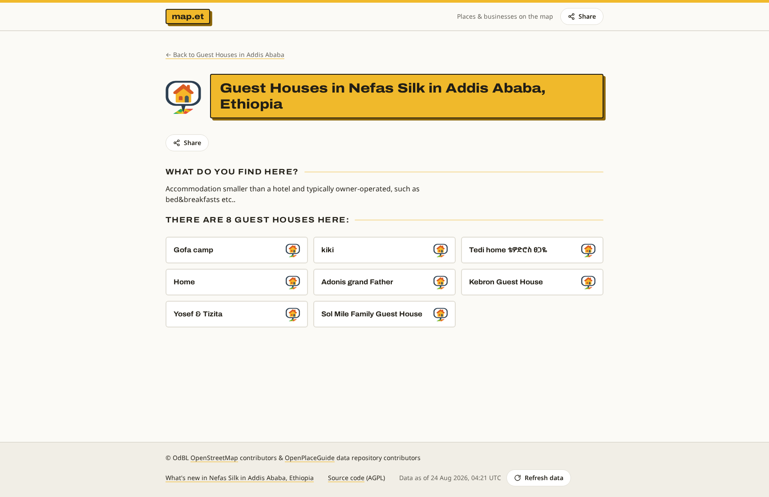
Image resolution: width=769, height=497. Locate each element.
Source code (346, 477)
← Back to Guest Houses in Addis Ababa (225, 54)
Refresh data (544, 477)
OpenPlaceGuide (310, 457)
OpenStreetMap (214, 457)
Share (587, 16)
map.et (188, 16)
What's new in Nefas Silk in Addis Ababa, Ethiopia (240, 477)
